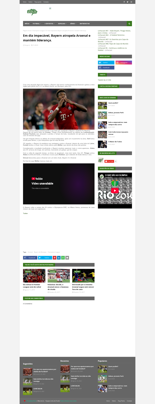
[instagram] (131, 2)
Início (24, 2)
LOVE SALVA (37, 389)
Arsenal (30, 252)
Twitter (25, 213)
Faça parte (38, 2)
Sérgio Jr (27, 45)
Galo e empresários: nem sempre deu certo (117, 123)
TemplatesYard (31, 401)
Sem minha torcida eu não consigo (43, 380)
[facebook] (124, 2)
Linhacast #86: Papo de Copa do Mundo (113, 44)
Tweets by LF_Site (104, 80)
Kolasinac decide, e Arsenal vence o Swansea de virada (58, 286)
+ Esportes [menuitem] (48, 24)
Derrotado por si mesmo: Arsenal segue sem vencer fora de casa (83, 286)
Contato (46, 2)
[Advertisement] (59, 66)
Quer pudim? (113, 103)
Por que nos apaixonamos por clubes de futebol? (44, 370)
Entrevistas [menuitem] (85, 24)
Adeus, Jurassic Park (116, 113)
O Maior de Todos (115, 142)
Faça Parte (121, 401)
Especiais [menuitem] (61, 24)
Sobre (30, 2)
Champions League (38, 31)
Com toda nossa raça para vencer (118, 133)
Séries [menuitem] (72, 24)
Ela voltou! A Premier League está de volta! (32, 285)
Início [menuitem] (27, 24)
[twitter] (127, 2)
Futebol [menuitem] (36, 24)
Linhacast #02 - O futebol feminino (111, 35)
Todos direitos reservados (68, 401)
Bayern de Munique (40, 252)
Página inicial (27, 31)
